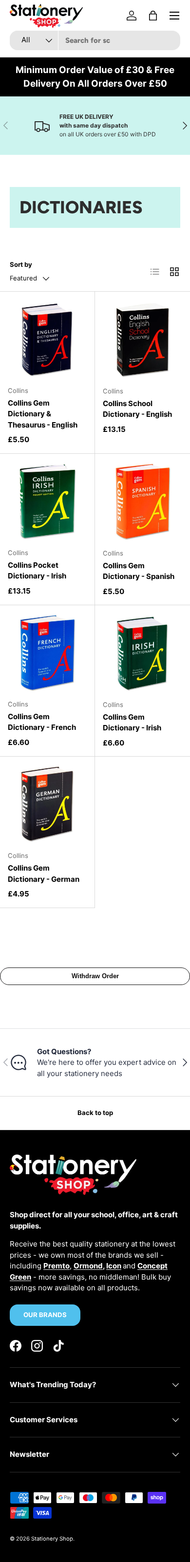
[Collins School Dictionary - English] (142, 339)
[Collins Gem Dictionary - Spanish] (142, 501)
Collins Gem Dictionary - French (42, 722)
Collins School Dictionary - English (137, 409)
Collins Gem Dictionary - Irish (132, 722)
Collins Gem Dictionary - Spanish (138, 571)
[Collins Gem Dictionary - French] (47, 652)
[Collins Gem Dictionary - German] (47, 803)
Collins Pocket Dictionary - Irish (37, 570)
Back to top (95, 1112)
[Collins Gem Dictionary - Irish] (142, 652)
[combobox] (95, 40)
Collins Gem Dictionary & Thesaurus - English (42, 413)
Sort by (21, 264)
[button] (153, 15)
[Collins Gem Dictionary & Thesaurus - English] (47, 338)
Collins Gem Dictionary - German (43, 873)
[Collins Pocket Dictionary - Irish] (47, 501)
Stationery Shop (52, 1538)
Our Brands (45, 1315)
